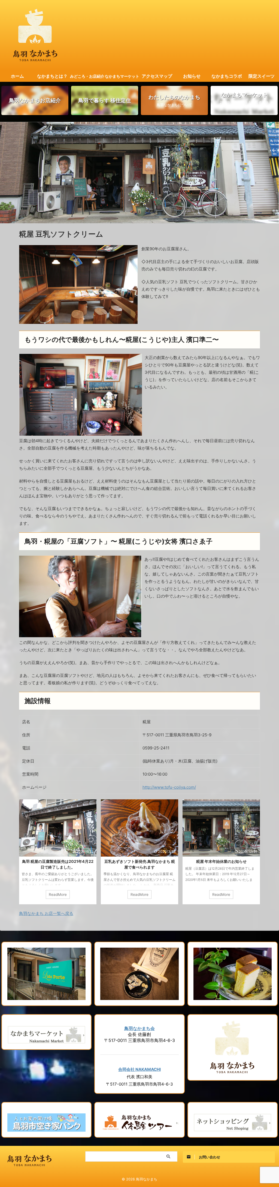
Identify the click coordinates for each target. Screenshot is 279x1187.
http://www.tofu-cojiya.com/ (169, 787)
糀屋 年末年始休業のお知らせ (221, 861)
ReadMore (58, 894)
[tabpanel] (57, 852)
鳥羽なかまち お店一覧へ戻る (46, 913)
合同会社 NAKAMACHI (139, 1069)
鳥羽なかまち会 (139, 1028)
